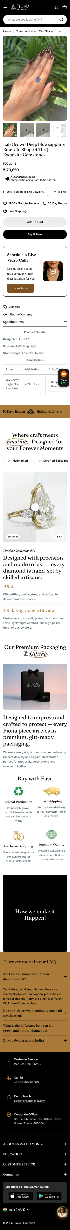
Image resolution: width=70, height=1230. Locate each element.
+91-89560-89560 (26, 1082)
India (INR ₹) (17, 1209)
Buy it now (35, 234)
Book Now (20, 288)
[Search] (61, 19)
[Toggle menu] (5, 7)
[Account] (56, 7)
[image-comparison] (35, 507)
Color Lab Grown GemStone (34, 31)
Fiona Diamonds (24, 1223)
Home (7, 31)
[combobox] (35, 19)
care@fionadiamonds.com (29, 1100)
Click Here (10, 1003)
